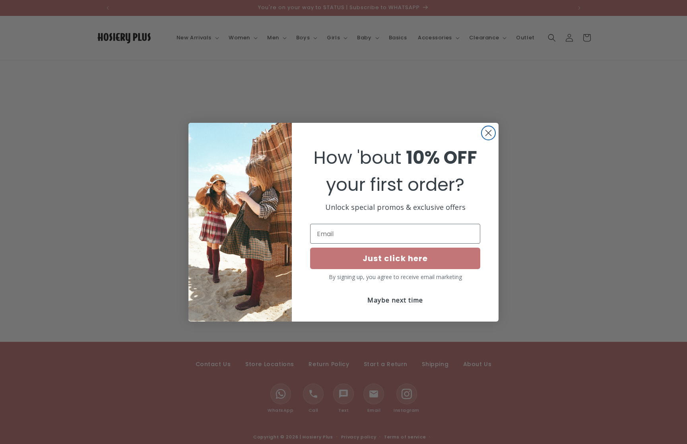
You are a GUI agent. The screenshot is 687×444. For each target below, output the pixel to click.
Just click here (395, 258)
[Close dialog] (488, 133)
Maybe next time (395, 300)
